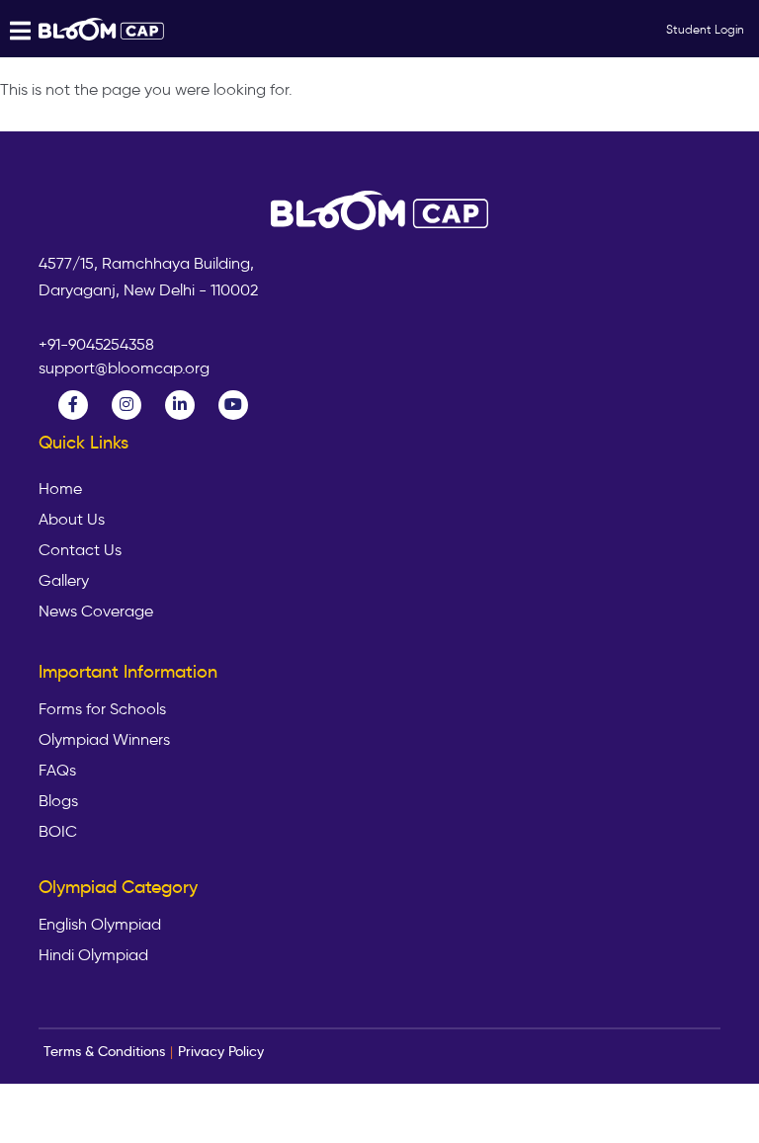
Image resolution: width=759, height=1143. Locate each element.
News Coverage (96, 611)
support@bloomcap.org (124, 368)
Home (60, 489)
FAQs (57, 770)
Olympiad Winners (104, 740)
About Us (72, 520)
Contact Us (80, 550)
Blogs (58, 801)
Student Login (705, 29)
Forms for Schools (102, 709)
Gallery (64, 581)
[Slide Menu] (102, 28)
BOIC (58, 832)
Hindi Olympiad (93, 955)
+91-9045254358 (96, 344)
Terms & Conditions (104, 1051)
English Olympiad (100, 925)
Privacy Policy (221, 1051)
